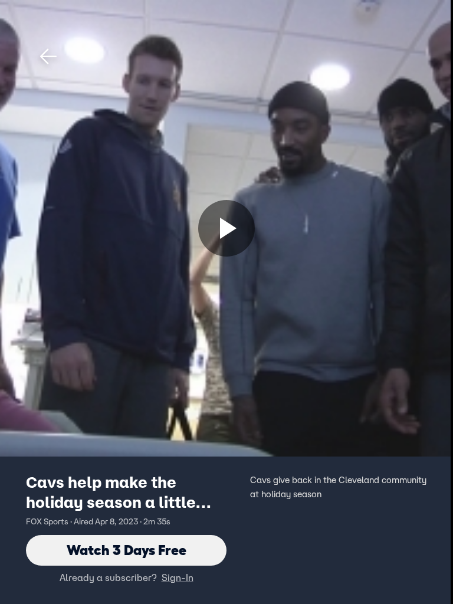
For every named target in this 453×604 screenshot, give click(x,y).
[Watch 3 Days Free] (226, 228)
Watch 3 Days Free (126, 550)
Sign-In (177, 577)
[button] (48, 56)
